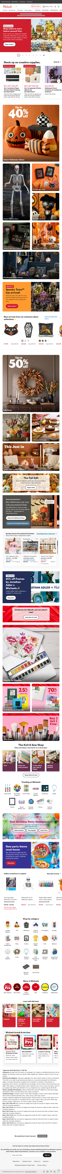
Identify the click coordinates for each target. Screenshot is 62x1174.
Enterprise (22, 1)
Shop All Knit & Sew (31, 775)
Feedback (43, 1136)
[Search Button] (16, 6)
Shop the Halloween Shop (16, 518)
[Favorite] (19, 539)
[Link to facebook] (44, 1171)
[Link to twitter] (54, 1171)
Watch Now (9, 45)
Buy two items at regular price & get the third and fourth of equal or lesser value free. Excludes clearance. (31, 1120)
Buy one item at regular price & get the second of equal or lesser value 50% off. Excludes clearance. (30, 1104)
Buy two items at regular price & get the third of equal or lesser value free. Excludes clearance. (30, 1116)
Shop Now (11, 598)
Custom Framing (5, 1)
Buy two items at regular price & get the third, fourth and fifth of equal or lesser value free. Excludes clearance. (30, 1124)
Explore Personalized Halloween (17, 523)
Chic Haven (9, 560)
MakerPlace (15, 1)
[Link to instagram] (47, 1171)
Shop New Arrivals (31, 617)
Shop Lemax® (12, 306)
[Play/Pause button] (18, 55)
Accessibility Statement (30, 1171)
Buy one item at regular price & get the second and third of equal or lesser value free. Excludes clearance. (30, 1112)
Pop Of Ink (44, 560)
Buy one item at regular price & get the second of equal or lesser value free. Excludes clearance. (31, 1108)
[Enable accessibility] (58, 1170)
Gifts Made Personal (29, 560)
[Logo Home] (7, 6)
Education (29, 1)
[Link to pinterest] (51, 1171)
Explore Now (31, 487)
